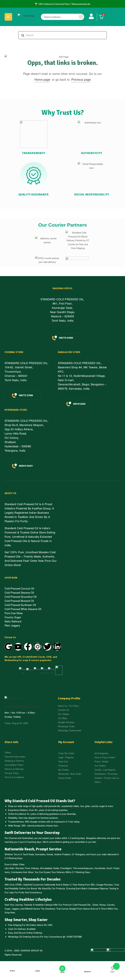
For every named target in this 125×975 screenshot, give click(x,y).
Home (12, 971)
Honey (102, 904)
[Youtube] (18, 647)
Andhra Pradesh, (62, 854)
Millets (28, 908)
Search (81, 16)
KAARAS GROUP (30, 950)
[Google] (8, 647)
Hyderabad (27, 838)
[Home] (12, 968)
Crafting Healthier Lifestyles (28, 899)
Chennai (13, 838)
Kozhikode (100, 868)
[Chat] (62, 968)
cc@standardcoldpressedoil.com (23, 706)
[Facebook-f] (28, 647)
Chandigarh (66, 868)
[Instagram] (37, 647)
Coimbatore (16, 872)
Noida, (56, 868)
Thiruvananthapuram (83, 868)
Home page (42, 79)
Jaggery (16, 908)
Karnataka (40, 854)
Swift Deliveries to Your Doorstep (32, 832)
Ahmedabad (46, 868)
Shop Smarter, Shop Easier (26, 919)
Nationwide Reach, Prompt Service (33, 849)
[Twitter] (47, 647)
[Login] (37, 968)
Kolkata (35, 868)
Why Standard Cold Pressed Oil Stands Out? (40, 801)
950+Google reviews (35, 821)
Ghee (95, 904)
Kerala (50, 854)
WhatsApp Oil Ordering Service (23, 936)
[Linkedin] (57, 647)
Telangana (80, 854)
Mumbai (20, 868)
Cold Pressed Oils (82, 904)
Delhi (11, 868)
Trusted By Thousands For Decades (33, 879)
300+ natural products (32, 825)
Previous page (81, 79)
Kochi (109, 868)
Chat (62, 972)
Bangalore (91, 838)
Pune (27, 868)
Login (37, 971)
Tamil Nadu (28, 854)
